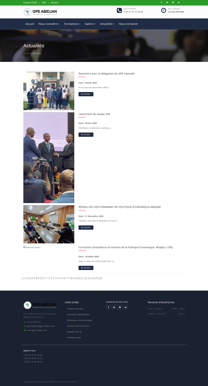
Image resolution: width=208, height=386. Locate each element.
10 (41, 278)
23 (89, 278)
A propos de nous (75, 308)
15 (59, 278)
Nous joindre (130, 9)
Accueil (30, 23)
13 (52, 278)
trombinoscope (74, 337)
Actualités (106, 23)
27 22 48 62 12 (33, 322)
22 (85, 278)
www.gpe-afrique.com (37, 330)
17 (67, 278)
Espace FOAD (30, 2)
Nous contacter (128, 23)
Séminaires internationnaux (79, 320)
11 (45, 278)
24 (93, 278)
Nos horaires (174, 9)
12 (48, 278)
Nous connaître (48, 23)
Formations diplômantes (78, 314)
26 (100, 278)
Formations (71, 23)
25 (96, 278)
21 (81, 278)
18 (70, 278)
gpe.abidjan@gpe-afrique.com (41, 326)
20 (78, 278)
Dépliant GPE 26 (74, 331)
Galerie (89, 23)
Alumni (54, 2)
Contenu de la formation (78, 326)
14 (56, 278)
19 (74, 278)
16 (63, 278)
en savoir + (86, 94)
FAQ (44, 2)
